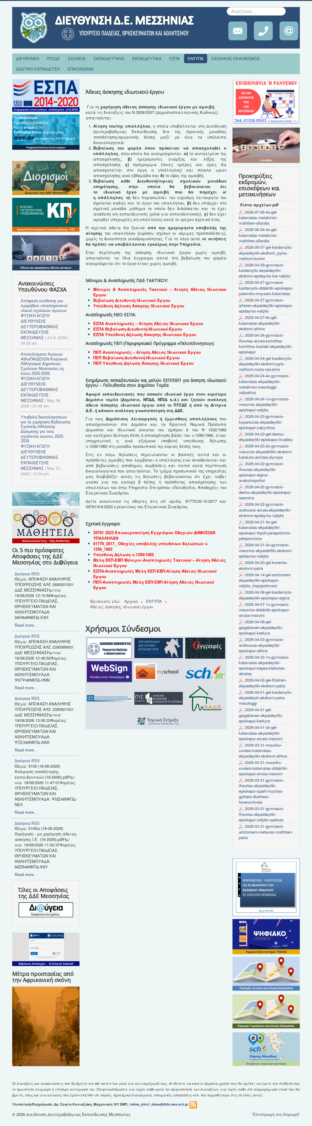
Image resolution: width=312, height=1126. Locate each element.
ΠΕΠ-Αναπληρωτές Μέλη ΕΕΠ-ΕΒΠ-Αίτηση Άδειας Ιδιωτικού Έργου (153, 584)
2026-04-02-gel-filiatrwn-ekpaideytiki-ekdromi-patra (263, 683)
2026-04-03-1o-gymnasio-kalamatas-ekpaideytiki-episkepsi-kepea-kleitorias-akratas (264, 665)
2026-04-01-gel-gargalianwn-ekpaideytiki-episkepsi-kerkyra (261, 715)
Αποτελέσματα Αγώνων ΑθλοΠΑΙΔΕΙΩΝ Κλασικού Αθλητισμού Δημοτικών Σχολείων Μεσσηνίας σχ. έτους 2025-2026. (44, 363)
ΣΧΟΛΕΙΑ (77, 58)
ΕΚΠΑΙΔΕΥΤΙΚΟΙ (109, 58)
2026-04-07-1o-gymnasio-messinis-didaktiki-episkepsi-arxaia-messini (264, 609)
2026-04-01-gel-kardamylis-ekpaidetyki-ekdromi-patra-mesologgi (265, 697)
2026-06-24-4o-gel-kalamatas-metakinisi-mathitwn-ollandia (258, 235)
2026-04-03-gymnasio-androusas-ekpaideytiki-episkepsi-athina (261, 645)
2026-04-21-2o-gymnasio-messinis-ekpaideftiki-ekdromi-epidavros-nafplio (265, 550)
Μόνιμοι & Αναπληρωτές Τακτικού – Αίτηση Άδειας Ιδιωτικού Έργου (159, 292)
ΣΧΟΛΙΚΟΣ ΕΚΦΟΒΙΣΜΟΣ (235, 58)
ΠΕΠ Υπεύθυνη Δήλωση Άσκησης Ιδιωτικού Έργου (143, 363)
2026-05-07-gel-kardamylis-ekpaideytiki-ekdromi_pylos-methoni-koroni (265, 252)
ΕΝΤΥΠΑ (196, 58)
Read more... (26, 625)
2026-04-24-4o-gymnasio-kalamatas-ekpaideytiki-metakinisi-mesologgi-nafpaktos (264, 384)
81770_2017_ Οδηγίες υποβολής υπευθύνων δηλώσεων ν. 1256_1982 (150, 546)
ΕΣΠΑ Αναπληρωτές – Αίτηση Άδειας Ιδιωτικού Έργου (148, 323)
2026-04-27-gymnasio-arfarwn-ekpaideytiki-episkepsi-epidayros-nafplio (266, 305)
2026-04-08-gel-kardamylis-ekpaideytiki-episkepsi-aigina (265, 595)
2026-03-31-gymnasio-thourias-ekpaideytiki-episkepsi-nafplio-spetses (261, 814)
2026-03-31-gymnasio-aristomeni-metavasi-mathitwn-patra (266, 831)
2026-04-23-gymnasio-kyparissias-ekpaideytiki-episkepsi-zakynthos (261, 421)
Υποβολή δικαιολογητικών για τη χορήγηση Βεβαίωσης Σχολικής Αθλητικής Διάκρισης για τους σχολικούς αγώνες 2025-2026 (45, 429)
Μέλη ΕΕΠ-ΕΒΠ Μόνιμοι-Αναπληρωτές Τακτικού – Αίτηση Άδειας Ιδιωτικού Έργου (159, 562)
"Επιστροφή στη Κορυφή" (276, 1114)
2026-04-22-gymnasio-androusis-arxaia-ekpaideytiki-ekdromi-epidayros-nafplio (265, 509)
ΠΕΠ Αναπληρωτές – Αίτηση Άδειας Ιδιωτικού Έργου (147, 352)
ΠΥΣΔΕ (53, 58)
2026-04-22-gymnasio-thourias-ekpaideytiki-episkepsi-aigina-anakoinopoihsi (261, 472)
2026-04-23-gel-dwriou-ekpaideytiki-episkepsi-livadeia (265, 437)
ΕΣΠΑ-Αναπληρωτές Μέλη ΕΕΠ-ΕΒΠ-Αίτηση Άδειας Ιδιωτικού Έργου (155, 573)
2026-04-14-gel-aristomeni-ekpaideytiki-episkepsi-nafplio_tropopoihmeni (265, 580)
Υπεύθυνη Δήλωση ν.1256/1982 (123, 554)
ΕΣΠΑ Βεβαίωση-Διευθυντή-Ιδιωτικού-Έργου (137, 329)
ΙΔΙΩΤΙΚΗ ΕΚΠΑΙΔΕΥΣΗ (38, 69)
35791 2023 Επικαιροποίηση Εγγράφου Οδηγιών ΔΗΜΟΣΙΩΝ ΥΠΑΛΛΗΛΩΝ (154, 535)
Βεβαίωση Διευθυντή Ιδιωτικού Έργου (131, 300)
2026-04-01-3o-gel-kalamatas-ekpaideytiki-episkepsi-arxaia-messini (260, 732)
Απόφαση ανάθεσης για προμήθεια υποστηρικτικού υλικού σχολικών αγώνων (44, 306)
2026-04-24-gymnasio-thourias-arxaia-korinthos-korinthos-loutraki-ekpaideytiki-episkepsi (265, 343)
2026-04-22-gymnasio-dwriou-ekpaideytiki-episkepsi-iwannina (265, 492)
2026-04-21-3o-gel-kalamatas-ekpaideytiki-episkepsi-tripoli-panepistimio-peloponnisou (265, 530)
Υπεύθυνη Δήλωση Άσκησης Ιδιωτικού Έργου (138, 306)
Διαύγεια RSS (27, 574)
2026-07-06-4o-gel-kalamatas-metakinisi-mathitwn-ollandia (258, 217)
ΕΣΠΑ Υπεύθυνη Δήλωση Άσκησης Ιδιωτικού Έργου (144, 334)
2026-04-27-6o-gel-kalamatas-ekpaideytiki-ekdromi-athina (260, 322)
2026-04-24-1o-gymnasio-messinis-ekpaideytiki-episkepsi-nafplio (264, 404)
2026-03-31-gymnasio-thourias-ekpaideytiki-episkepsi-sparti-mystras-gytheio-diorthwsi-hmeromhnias (261, 791)
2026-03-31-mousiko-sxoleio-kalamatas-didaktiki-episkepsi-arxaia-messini (263, 768)
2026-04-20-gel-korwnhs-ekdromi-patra (263, 565)
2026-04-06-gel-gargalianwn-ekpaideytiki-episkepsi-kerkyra (261, 627)
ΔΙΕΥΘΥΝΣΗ (27, 58)
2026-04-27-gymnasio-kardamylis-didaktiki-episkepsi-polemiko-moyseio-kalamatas (266, 287)
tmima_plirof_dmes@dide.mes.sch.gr (159, 1104)
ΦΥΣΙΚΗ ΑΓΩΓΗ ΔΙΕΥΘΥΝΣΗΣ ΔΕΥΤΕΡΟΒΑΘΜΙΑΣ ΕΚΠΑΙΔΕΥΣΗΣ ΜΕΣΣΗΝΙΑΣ (39, 326)
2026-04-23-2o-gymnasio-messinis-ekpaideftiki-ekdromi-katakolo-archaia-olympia (265, 451)
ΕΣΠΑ (174, 58)
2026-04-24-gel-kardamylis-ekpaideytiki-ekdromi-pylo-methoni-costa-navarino (265, 363)
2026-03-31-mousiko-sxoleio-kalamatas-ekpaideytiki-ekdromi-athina (263, 750)
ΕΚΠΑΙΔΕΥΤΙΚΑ (146, 58)
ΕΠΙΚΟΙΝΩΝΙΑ (81, 69)
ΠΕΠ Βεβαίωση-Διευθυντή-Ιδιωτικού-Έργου (136, 357)
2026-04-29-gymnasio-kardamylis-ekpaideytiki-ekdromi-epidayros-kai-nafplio (264, 270)
